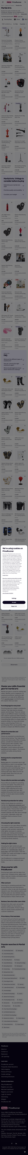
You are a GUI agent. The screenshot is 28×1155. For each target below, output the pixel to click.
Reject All (14, 606)
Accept (14, 602)
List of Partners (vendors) (8, 593)
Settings (14, 598)
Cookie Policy (5, 575)
